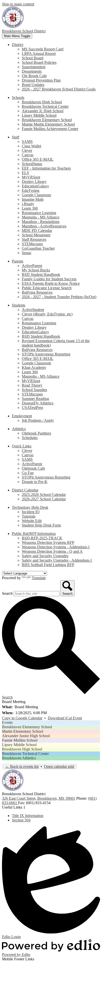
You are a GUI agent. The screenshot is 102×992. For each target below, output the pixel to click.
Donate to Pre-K (35, 482)
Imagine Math (33, 199)
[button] (17, 45)
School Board (32, 58)
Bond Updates (33, 85)
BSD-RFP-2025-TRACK (42, 538)
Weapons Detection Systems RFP (48, 542)
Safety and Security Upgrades (45, 556)
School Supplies (34, 390)
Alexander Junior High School (26, 736)
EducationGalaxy (35, 186)
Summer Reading (35, 399)
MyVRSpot (31, 177)
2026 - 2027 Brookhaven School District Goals (59, 89)
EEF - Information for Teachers (46, 168)
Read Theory (32, 385)
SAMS (27, 141)
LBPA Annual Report (39, 53)
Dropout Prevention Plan (41, 80)
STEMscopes (32, 244)
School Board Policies (39, 62)
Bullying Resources (37, 292)
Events (7, 722)
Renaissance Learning (39, 213)
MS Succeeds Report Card (42, 49)
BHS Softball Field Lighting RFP (48, 565)
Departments (32, 71)
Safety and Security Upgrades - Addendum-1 (57, 560)
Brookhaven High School (42, 102)
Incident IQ (31, 512)
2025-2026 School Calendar (44, 494)
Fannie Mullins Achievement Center (50, 129)
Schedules (30, 438)
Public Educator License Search (47, 288)
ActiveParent (32, 266)
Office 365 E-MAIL (37, 159)
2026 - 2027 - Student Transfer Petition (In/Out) (59, 297)
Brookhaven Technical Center (45, 106)
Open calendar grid (59, 766)
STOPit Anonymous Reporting (46, 354)
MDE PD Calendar (37, 230)
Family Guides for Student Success (49, 279)
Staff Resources (34, 239)
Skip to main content (18, 4)
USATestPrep (32, 407)
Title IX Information (27, 816)
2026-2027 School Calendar (44, 499)
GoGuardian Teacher (38, 248)
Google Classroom (36, 195)
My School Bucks (36, 270)
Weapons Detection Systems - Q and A (52, 551)
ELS (25, 173)
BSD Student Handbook (41, 274)
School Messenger (36, 235)
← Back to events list (22, 766)
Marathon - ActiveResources (44, 226)
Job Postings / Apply (38, 420)
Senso (26, 253)
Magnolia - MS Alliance (40, 217)
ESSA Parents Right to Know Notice (51, 283)
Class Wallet (31, 146)
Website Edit (32, 521)
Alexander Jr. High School (42, 111)
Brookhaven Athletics (19, 758)
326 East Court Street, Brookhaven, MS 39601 (38, 798)
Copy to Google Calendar (22, 718)
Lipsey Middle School (39, 115)
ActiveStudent (33, 310)
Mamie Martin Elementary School (48, 124)
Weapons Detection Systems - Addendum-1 (56, 547)
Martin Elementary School (22, 731)
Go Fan (28, 473)
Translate (39, 578)
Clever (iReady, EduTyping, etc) (47, 314)
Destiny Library (34, 181)
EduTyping (30, 190)
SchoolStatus (32, 164)
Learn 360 (30, 208)
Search (7, 593)
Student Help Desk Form (41, 525)
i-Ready (28, 204)
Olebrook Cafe (33, 468)
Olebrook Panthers (36, 433)
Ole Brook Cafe (34, 76)
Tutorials (28, 516)
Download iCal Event (65, 718)
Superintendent (33, 67)
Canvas (27, 155)
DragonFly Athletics (37, 403)
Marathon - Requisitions (40, 222)
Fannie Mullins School (19, 740)
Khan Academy (34, 367)
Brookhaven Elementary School (47, 120)
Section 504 (21, 820)
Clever (27, 150)
